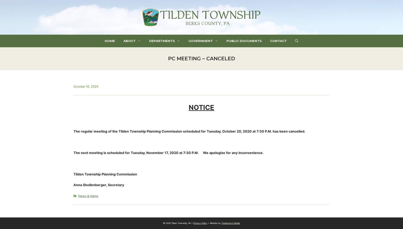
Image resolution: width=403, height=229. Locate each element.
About (129, 41)
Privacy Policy (200, 223)
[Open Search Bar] (296, 41)
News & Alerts (88, 196)
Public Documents (244, 41)
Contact (278, 41)
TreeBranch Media (230, 223)
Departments (162, 41)
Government (200, 41)
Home (110, 41)
